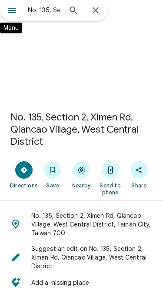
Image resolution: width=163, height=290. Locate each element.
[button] (81, 224)
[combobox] (44, 10)
